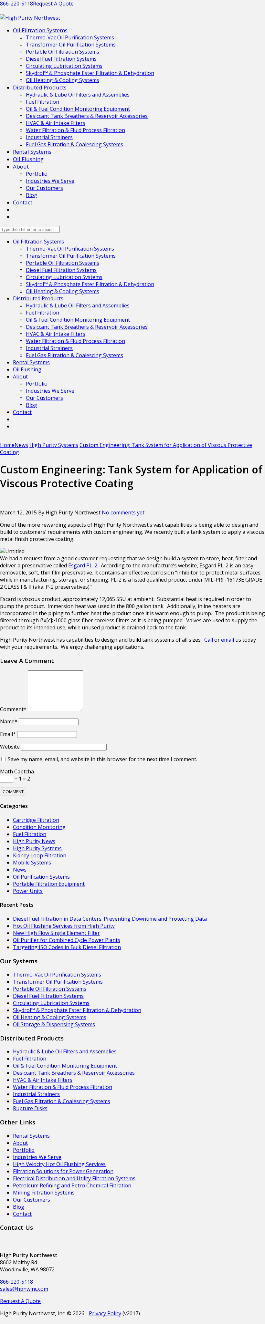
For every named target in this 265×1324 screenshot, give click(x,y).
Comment (13, 709)
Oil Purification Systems (41, 876)
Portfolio (37, 173)
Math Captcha (17, 771)
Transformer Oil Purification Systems (71, 44)
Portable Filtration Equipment (49, 883)
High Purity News (34, 841)
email (228, 639)
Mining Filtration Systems (44, 1192)
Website (10, 746)
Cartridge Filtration (36, 819)
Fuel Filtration (42, 101)
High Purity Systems (37, 848)
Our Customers (44, 187)
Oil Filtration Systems (40, 30)
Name (8, 721)
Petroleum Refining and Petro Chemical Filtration (72, 1185)
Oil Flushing (28, 159)
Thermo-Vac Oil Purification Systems (70, 37)
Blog (31, 195)
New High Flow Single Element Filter (56, 932)
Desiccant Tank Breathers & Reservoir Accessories (87, 115)
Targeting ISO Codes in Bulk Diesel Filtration (67, 947)
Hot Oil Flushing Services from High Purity (64, 925)
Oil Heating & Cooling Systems (62, 80)
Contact (22, 202)
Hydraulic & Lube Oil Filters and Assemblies (78, 94)
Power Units (28, 891)
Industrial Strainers (49, 137)
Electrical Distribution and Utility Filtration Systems (74, 1178)
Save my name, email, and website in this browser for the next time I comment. (102, 759)
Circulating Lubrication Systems (64, 65)
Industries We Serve (50, 180)
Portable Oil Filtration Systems (62, 51)
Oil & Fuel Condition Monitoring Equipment (78, 108)
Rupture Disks (30, 1108)
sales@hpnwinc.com (24, 1288)
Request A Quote (53, 3)
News (19, 869)
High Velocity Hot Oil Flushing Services (59, 1164)
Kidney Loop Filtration (39, 855)
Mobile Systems (32, 862)
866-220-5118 (16, 3)
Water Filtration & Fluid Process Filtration (75, 130)
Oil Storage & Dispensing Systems (54, 1024)
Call (209, 639)
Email (8, 734)
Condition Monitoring (39, 827)
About (21, 166)
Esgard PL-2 (82, 565)
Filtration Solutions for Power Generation (63, 1171)
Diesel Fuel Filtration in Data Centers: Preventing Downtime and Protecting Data (110, 918)
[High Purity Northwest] (30, 17)
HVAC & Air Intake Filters (55, 123)
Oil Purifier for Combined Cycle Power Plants (66, 940)
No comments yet (123, 512)
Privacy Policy (105, 1313)
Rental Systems (32, 151)
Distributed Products (40, 87)
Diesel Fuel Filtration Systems (61, 58)
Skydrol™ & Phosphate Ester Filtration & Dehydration (90, 73)
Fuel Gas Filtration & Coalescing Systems (74, 144)
